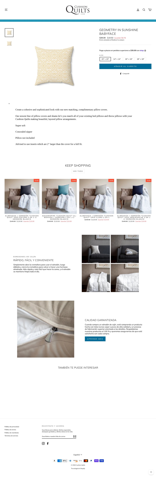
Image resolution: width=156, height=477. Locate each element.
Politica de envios (10, 430)
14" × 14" (117, 59)
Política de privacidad (12, 427)
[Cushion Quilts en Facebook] (47, 443)
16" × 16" (128, 59)
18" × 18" (140, 59)
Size (101, 55)
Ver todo (78, 171)
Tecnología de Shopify (78, 468)
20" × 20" (105, 59)
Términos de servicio (11, 436)
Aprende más (95, 339)
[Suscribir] (74, 436)
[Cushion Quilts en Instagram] (43, 443)
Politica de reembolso (12, 433)
